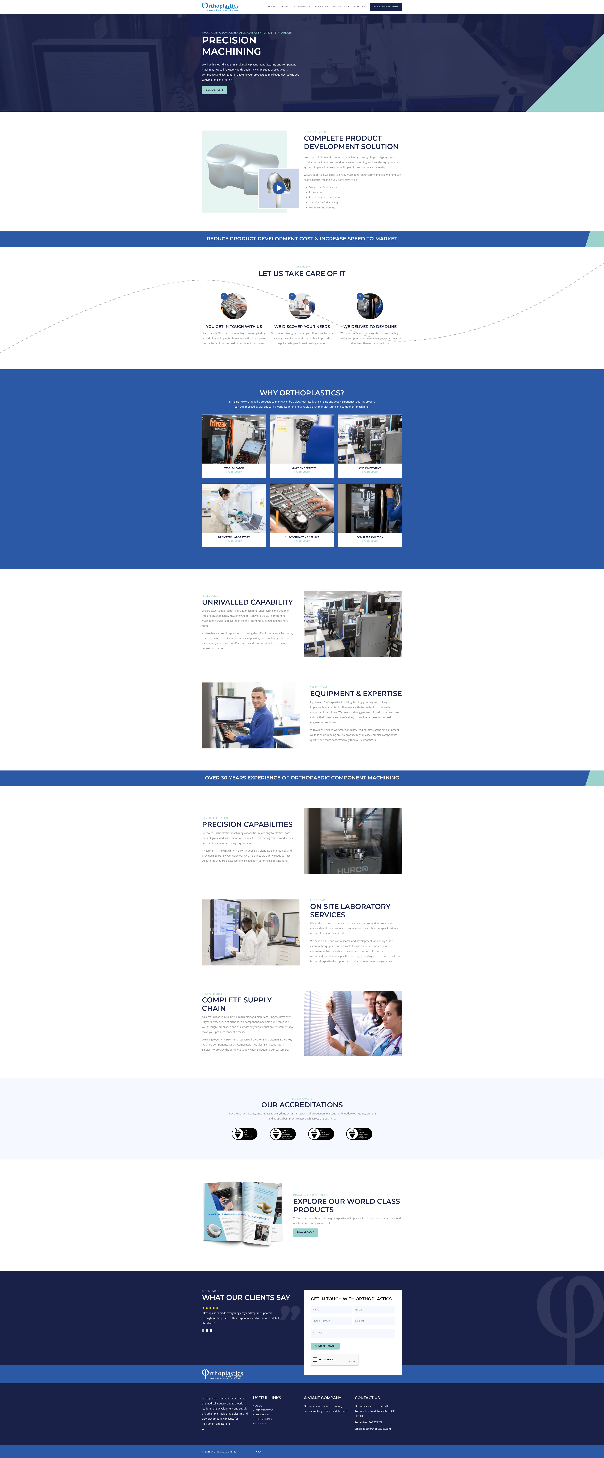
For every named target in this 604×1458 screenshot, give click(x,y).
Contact (359, 7)
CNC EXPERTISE (301, 7)
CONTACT (260, 1423)
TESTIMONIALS (263, 1419)
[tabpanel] (243, 1316)
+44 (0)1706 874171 (371, 1422)
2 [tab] (207, 1330)
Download (304, 1232)
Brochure (321, 7)
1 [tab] (203, 1330)
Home (271, 7)
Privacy (257, 1451)
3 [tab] (211, 1330)
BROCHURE (262, 1414)
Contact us (213, 90)
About (284, 7)
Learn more (234, 472)
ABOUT (259, 1405)
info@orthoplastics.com (377, 1428)
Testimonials (341, 7)
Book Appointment (386, 7)
